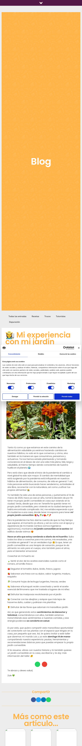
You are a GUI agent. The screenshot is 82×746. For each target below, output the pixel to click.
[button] (33, 699)
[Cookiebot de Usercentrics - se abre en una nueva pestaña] (64, 347)
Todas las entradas (17, 316)
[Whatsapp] (37, 664)
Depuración (14, 322)
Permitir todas (67, 396)
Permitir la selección (41, 396)
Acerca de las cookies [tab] (68, 354)
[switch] (31, 387)
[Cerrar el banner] (79, 348)
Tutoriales (60, 316)
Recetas (35, 316)
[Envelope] (44, 664)
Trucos (47, 316)
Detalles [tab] (41, 354)
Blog (41, 161)
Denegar (15, 396)
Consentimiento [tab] (14, 354)
